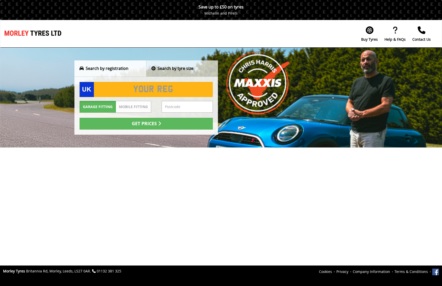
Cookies (325, 271)
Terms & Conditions (411, 271)
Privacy (342, 271)
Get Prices (145, 123)
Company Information (371, 271)
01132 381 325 (109, 271)
